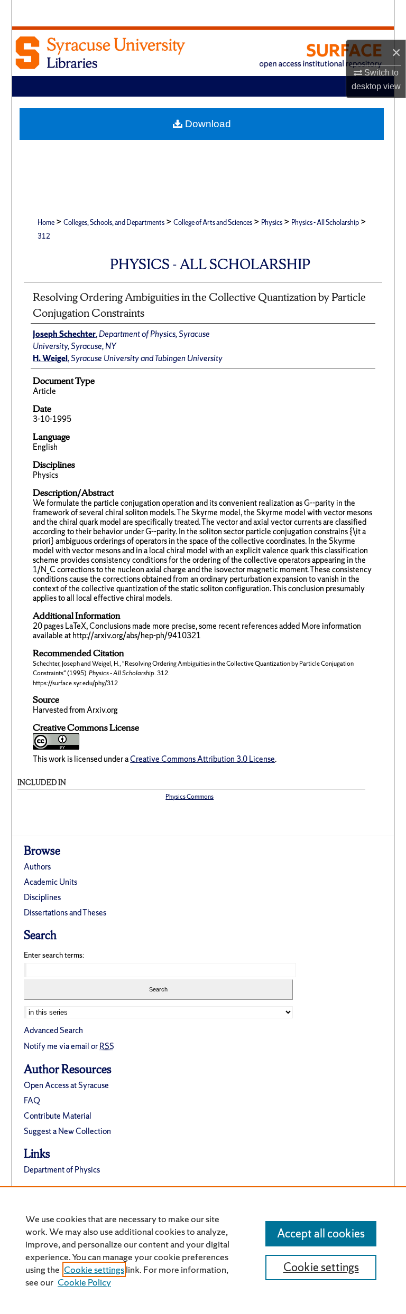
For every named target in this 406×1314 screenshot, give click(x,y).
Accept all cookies (321, 1233)
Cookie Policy (84, 1282)
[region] (203, 1250)
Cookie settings (94, 1269)
